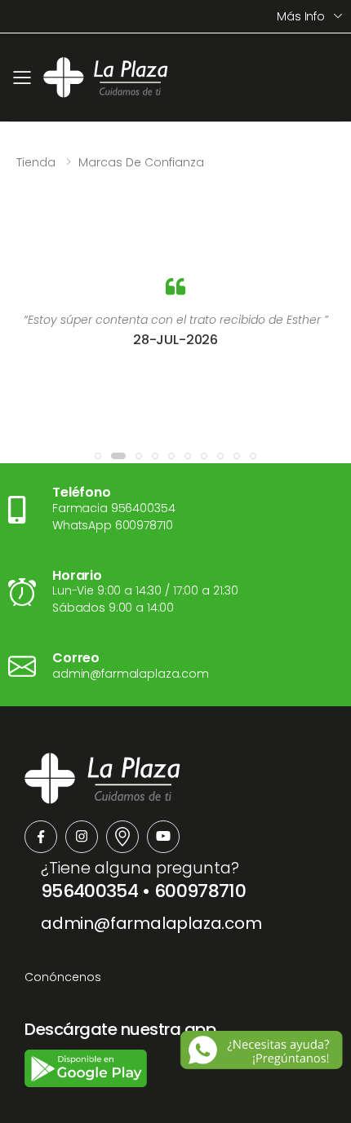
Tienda (36, 162)
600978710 (200, 891)
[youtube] (163, 836)
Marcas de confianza (141, 162)
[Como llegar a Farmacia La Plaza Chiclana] (122, 836)
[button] (98, 456)
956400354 (89, 891)
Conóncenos (62, 977)
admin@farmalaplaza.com (151, 923)
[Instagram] (81, 836)
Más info (301, 16)
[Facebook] (40, 836)
